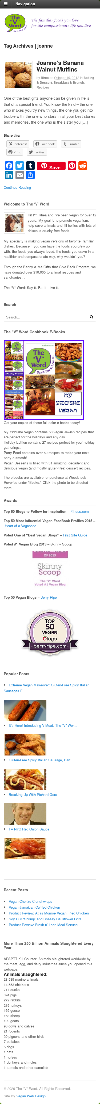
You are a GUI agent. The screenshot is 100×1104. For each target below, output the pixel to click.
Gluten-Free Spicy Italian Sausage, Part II (41, 759)
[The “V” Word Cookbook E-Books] (44, 417)
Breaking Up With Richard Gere (33, 794)
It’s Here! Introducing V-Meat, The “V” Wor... (43, 725)
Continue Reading (17, 187)
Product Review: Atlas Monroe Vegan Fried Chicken (49, 913)
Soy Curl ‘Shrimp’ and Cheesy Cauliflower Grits (45, 918)
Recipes (43, 87)
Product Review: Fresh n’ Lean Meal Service (43, 924)
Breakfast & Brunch (69, 82)
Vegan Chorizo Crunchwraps (30, 901)
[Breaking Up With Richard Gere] (25, 823)
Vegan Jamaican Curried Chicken (34, 907)
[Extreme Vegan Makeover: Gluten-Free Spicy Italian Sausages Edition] (25, 719)
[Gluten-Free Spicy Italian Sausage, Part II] (25, 788)
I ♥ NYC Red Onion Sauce (29, 829)
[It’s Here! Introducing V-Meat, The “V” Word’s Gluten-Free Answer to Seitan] (25, 754)
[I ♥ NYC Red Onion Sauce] (25, 857)
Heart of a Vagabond (20, 525)
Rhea (45, 77)
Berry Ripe (49, 597)
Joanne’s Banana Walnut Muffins (60, 65)
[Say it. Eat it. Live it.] (50, 29)
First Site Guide (75, 535)
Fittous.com (79, 511)
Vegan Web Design (31, 1095)
